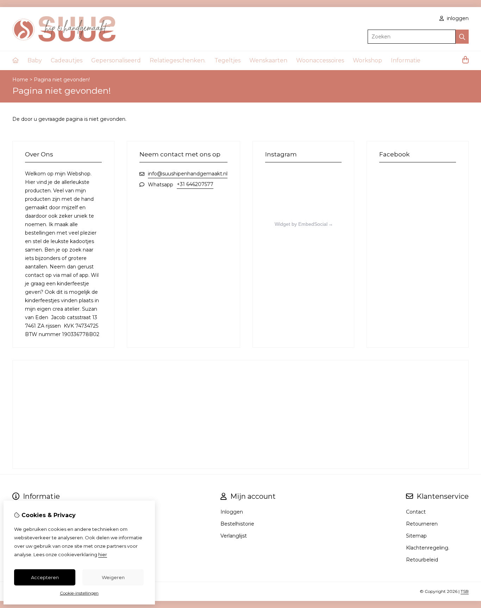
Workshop (367, 60)
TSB (465, 591)
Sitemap (416, 536)
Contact (416, 512)
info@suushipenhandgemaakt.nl (187, 173)
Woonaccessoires (320, 60)
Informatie (405, 60)
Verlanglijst (233, 536)
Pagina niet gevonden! (62, 79)
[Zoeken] (462, 37)
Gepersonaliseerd (116, 60)
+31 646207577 (195, 184)
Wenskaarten (268, 60)
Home (20, 79)
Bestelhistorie (237, 524)
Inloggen (231, 512)
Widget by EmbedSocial (301, 224)
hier (102, 554)
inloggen (457, 18)
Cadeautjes (66, 60)
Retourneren (422, 524)
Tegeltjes (227, 60)
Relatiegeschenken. (178, 60)
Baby (34, 60)
